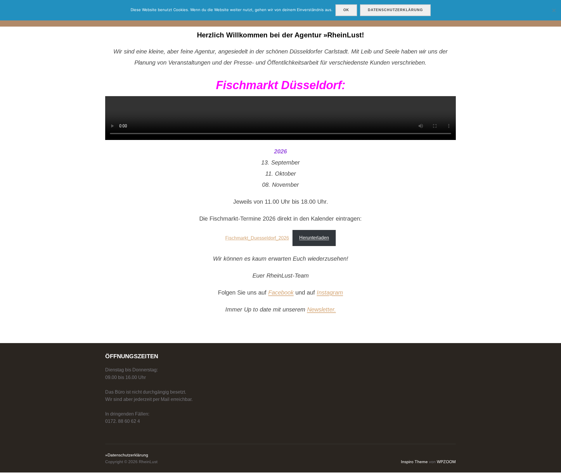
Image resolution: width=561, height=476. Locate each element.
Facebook (281, 292)
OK (346, 10)
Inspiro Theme (414, 461)
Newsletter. (321, 309)
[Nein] (554, 10)
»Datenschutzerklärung (126, 455)
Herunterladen (314, 237)
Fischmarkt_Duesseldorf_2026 (257, 237)
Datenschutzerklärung (395, 10)
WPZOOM (446, 461)
